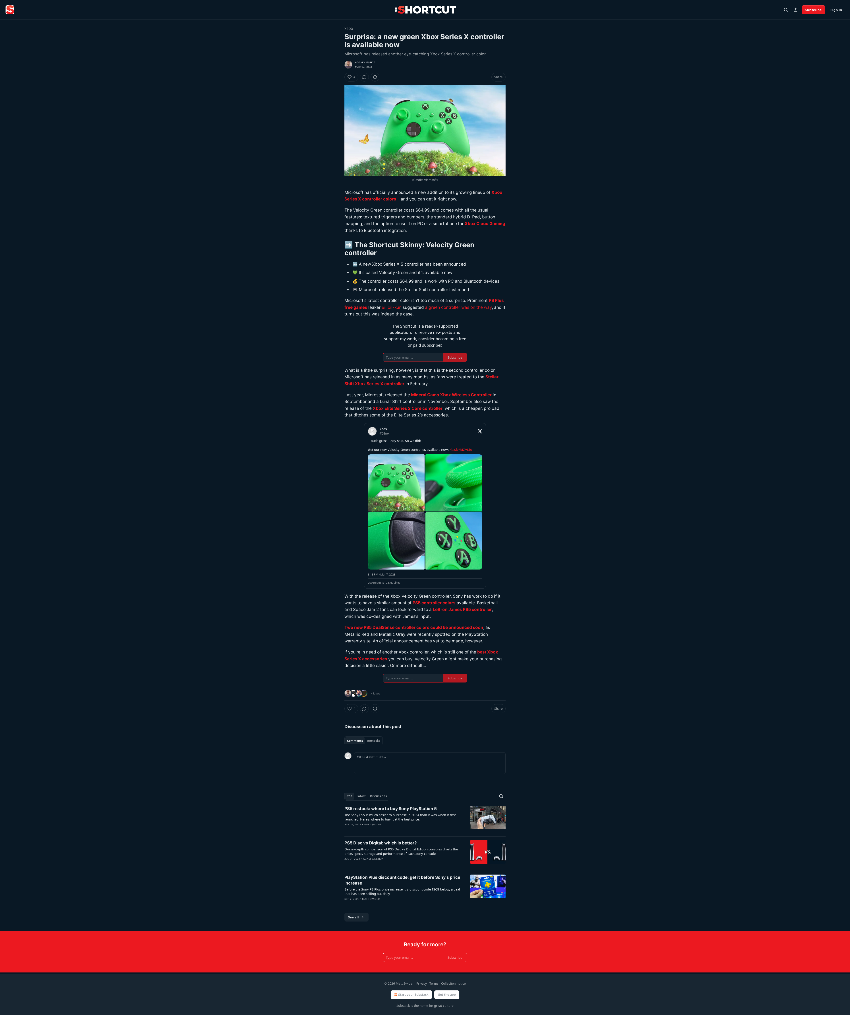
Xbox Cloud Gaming (485, 223)
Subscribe (813, 10)
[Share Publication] (795, 9)
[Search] (785, 9)
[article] (425, 819)
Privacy (421, 983)
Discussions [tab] (378, 796)
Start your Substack (413, 994)
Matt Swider (372, 824)
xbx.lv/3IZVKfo (461, 449)
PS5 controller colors (434, 602)
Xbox (348, 29)
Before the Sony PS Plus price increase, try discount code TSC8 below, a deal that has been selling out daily (402, 891)
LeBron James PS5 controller (462, 609)
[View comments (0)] (364, 77)
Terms (434, 983)
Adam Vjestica (365, 62)
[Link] (338, 248)
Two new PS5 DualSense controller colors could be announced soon (413, 627)
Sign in (836, 10)
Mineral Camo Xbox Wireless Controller (451, 394)
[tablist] (363, 740)
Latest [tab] (361, 796)
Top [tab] (349, 796)
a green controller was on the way (458, 307)
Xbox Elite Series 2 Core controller (407, 408)
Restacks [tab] (373, 741)
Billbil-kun (392, 307)
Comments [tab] (355, 741)
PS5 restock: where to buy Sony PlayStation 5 (390, 808)
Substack (403, 1005)
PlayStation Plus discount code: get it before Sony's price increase (402, 880)
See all (353, 917)
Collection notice (453, 983)
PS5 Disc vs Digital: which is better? (380, 843)
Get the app (447, 994)
